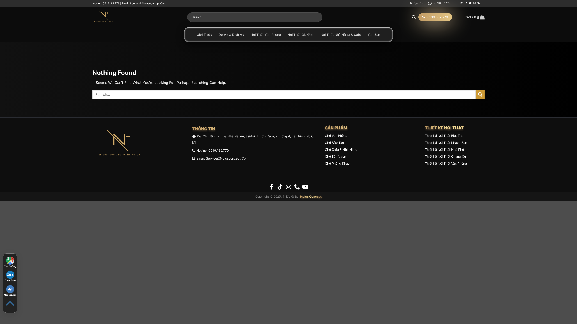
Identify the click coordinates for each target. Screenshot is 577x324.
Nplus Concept (311, 196)
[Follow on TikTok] (466, 3)
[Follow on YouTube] (305, 187)
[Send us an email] (474, 3)
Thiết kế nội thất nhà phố (444, 149)
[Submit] (414, 17)
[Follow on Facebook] (457, 3)
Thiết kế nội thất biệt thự (444, 135)
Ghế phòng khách (338, 163)
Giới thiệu (204, 34)
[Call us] (478, 3)
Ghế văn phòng (336, 135)
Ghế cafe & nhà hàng (341, 149)
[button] (475, 17)
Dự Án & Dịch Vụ (231, 34)
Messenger (10, 294)
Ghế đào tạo (334, 142)
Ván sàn (374, 34)
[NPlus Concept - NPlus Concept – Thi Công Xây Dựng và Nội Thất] (136, 17)
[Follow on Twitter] (470, 3)
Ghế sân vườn (335, 156)
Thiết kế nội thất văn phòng (446, 163)
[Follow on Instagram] (461, 3)
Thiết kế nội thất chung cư (445, 156)
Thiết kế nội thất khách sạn (446, 142)
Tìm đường (10, 266)
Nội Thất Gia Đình (301, 34)
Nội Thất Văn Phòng (266, 34)
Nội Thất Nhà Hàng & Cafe (341, 34)
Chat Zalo (10, 280)
